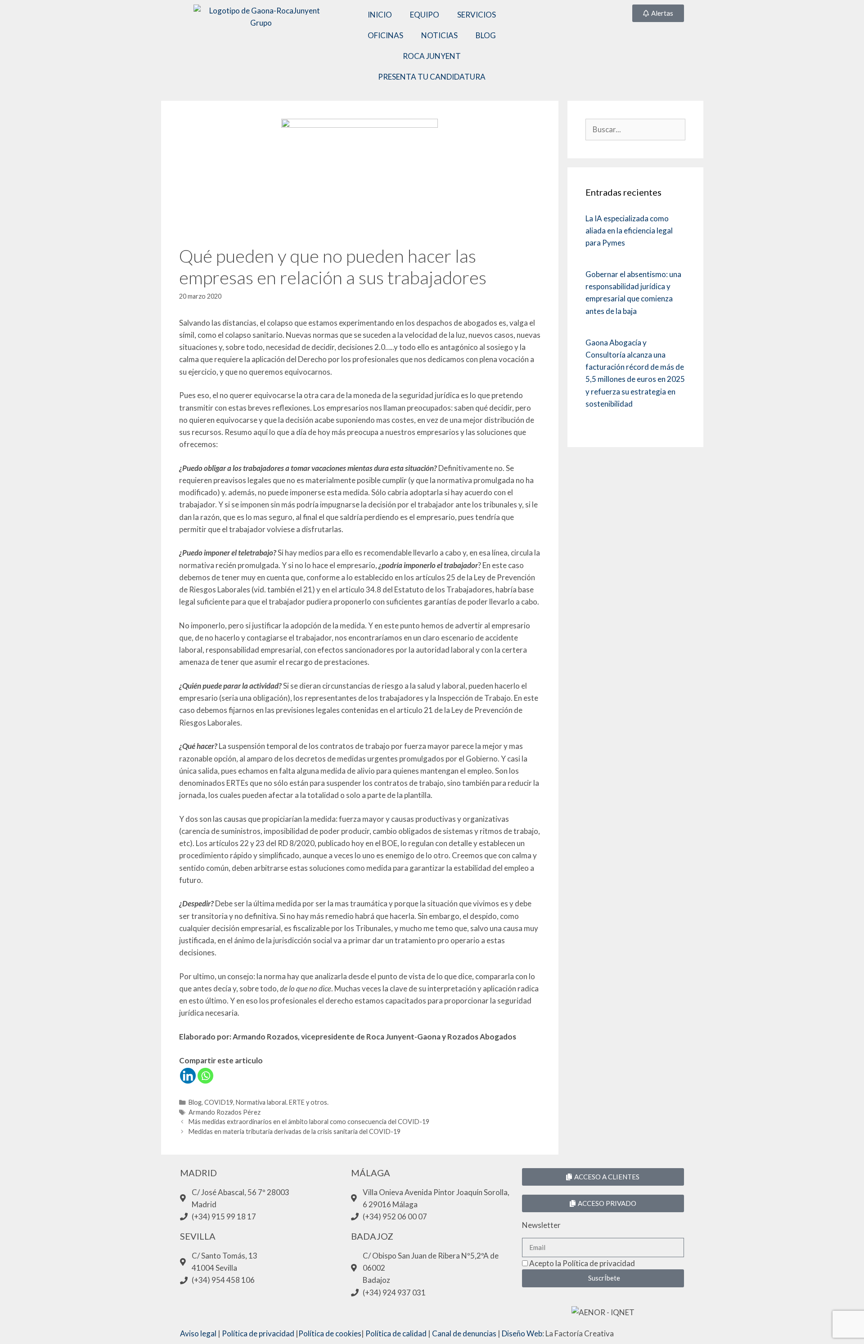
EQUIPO (424, 14)
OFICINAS (385, 35)
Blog (195, 1102)
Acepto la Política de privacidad (582, 1263)
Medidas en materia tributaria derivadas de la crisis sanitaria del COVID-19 (294, 1131)
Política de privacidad (258, 1333)
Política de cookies (329, 1333)
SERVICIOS (476, 14)
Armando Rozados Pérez (225, 1112)
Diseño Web (522, 1333)
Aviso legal (198, 1333)
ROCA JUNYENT (432, 56)
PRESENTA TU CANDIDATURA (432, 76)
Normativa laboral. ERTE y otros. (282, 1102)
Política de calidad (396, 1333)
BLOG (486, 35)
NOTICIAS (439, 35)
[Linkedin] (188, 1076)
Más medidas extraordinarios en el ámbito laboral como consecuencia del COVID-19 (309, 1121)
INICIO (380, 14)
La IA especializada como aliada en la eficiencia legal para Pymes (629, 230)
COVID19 (218, 1102)
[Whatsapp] (205, 1076)
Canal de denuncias (464, 1333)
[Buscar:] (635, 129)
